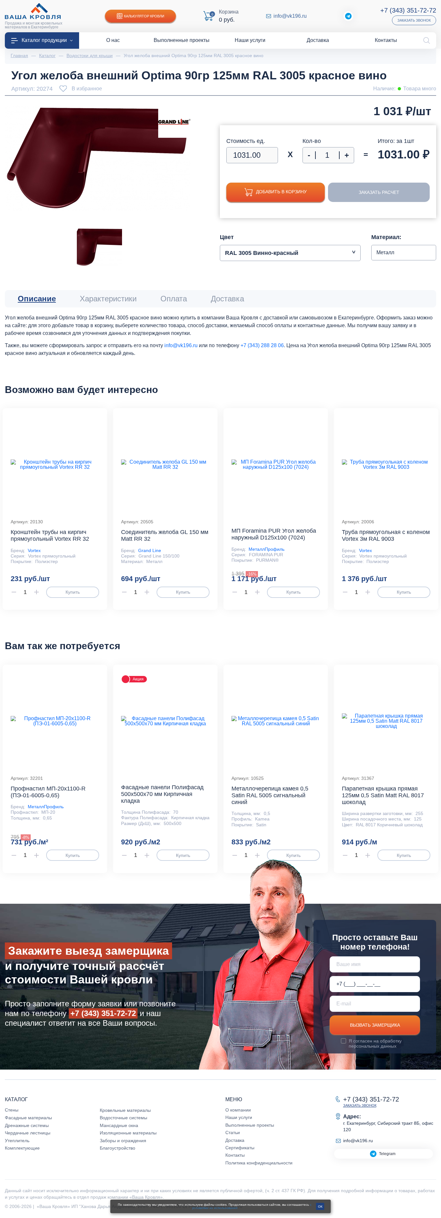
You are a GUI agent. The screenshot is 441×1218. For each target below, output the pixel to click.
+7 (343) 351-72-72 (408, 10)
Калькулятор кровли (144, 16)
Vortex (34, 550)
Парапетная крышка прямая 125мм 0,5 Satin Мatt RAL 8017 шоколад (383, 795)
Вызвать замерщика (375, 1025)
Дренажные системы (27, 1125)
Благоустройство (117, 1148)
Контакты (235, 1155)
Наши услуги (238, 1117)
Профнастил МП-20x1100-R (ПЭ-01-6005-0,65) (48, 792)
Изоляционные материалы (128, 1132)
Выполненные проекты (249, 1125)
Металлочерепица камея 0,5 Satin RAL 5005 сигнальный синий (269, 795)
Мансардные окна (119, 1125)
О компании (238, 1109)
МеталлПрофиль (266, 549)
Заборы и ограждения (123, 1140)
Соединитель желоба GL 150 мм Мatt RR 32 (164, 535)
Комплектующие (22, 1148)
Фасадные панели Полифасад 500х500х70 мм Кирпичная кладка (162, 794)
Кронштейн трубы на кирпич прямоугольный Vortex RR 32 (50, 535)
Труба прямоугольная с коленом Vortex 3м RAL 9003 (386, 535)
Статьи (232, 1132)
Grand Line (149, 550)
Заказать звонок (414, 20)
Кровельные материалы (125, 1110)
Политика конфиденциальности (258, 1162)
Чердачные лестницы (27, 1132)
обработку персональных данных (375, 1043)
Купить (73, 592)
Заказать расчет (379, 192)
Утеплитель (17, 1140)
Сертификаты (239, 1147)
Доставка (234, 1140)
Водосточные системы (123, 1117)
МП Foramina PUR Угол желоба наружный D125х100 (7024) (273, 534)
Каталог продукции (44, 40)
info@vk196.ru (290, 16)
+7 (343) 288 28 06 (262, 345)
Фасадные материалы (28, 1117)
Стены (11, 1109)
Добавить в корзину (281, 191)
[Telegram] (348, 16)
